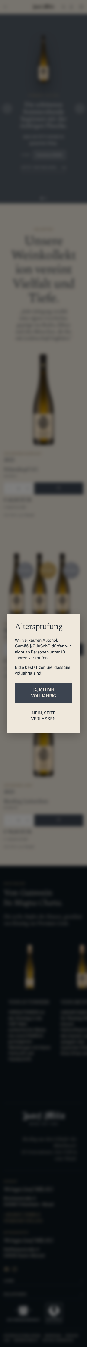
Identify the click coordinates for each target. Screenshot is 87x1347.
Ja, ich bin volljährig (43, 693)
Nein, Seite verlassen (43, 715)
